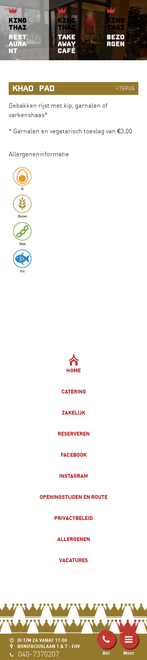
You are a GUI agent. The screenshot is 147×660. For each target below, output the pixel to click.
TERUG (126, 88)
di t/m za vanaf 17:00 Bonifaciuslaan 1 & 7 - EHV (48, 643)
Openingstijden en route (73, 497)
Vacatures (73, 560)
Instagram (73, 476)
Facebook (74, 454)
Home (73, 370)
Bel (106, 653)
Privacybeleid (73, 518)
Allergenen (73, 539)
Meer (128, 653)
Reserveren (74, 433)
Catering (73, 391)
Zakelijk (73, 412)
